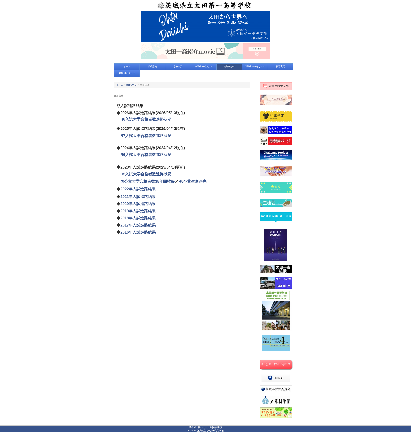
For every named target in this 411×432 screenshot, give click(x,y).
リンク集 (207, 427)
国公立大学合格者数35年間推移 (147, 181)
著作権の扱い (196, 427)
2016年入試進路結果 (138, 232)
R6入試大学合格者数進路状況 (145, 154)
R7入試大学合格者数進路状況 (145, 135)
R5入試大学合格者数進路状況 (145, 174)
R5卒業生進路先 (192, 181)
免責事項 (217, 427)
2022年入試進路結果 (138, 189)
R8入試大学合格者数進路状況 (145, 119)
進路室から (131, 85)
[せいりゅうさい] (276, 187)
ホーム (119, 85)
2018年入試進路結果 (138, 218)
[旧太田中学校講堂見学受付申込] (276, 342)
